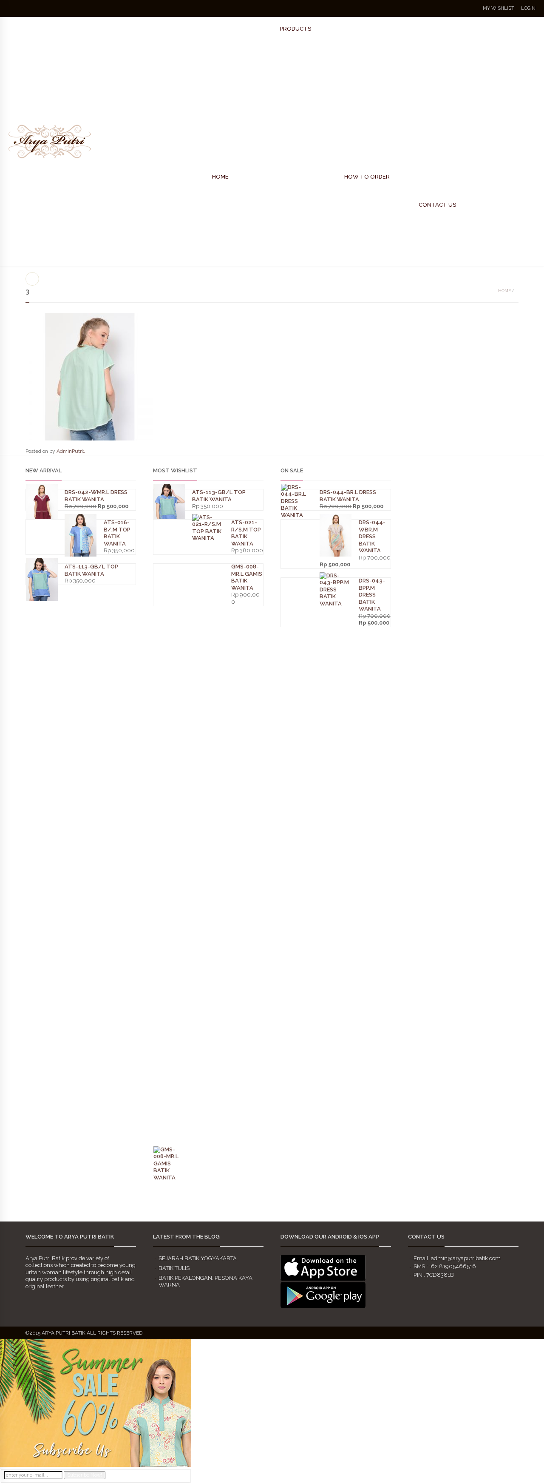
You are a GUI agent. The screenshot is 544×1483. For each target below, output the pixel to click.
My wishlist (498, 8)
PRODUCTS (295, 29)
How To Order (367, 176)
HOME (220, 176)
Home (504, 290)
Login (528, 8)
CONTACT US (437, 205)
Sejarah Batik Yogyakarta (198, 1258)
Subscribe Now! (84, 1475)
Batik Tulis (174, 1268)
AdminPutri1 (71, 451)
